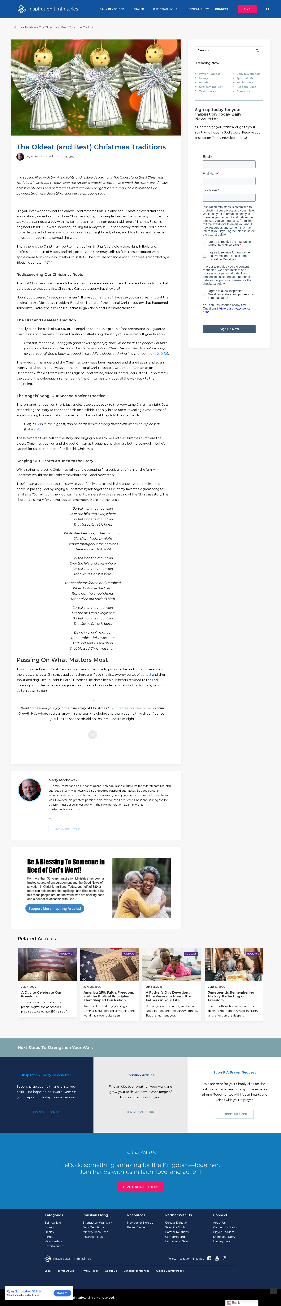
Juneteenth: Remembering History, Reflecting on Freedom (231, 996)
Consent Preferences (136, 1270)
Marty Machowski (42, 156)
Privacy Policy (89, 1270)
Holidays (30, 27)
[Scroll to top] (273, 1291)
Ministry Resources (95, 1232)
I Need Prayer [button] (235, 1114)
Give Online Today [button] (140, 1187)
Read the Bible (246, 86)
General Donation (176, 1222)
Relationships (54, 1241)
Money (203, 78)
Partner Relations (176, 1232)
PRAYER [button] (139, 9)
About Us (219, 1222)
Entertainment (55, 1246)
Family (49, 1236)
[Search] (229, 50)
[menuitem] (113, 9)
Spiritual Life (245, 78)
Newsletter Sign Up (140, 1222)
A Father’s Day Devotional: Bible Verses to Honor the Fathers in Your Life (169, 996)
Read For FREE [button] (140, 1111)
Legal (48, 1270)
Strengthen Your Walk (97, 1222)
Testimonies (207, 91)
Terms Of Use (66, 1270)
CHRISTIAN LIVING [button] (165, 9)
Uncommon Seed (177, 1241)
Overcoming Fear (211, 86)
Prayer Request (209, 73)
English (236, 1302)
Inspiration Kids (93, 1236)
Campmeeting (175, 1236)
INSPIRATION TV (198, 9)
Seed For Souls (175, 1227)
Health (203, 82)
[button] (246, 9)
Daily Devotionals (248, 73)
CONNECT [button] (221, 9)
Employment (222, 1241)
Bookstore (243, 91)
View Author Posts (68, 829)
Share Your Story (224, 1236)
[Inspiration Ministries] (49, 9)
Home (18, 27)
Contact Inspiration (225, 1227)
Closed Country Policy (170, 1270)
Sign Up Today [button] (46, 1111)
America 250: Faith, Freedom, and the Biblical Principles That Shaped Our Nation (109, 996)
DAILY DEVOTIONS (112, 9)
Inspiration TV (245, 82)
